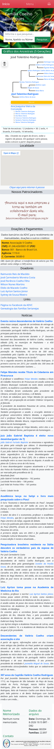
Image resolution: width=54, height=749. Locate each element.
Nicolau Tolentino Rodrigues (29, 82)
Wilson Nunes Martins (13, 284)
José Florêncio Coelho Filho (15, 281)
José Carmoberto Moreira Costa (18, 277)
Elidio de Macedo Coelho (14, 287)
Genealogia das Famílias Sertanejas (20, 308)
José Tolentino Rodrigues (25, 94)
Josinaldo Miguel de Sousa (36, 663)
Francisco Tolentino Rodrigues (26, 118)
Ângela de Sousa (33, 88)
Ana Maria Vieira (21, 116)
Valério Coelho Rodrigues (44, 65)
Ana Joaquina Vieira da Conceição (23, 108)
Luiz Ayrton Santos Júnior (14, 291)
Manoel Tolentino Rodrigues (25, 111)
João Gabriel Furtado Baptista (14, 442)
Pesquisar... (43, 39)
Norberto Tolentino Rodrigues (25, 120)
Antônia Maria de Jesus (27, 97)
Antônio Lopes (41, 85)
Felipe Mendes (31, 378)
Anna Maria (40, 91)
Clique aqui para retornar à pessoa (27, 187)
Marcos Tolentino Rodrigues (25, 114)
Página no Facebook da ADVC (17, 305)
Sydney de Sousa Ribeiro (14, 294)
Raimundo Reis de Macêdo (15, 274)
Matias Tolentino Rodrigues (25, 122)
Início (6, 4)
